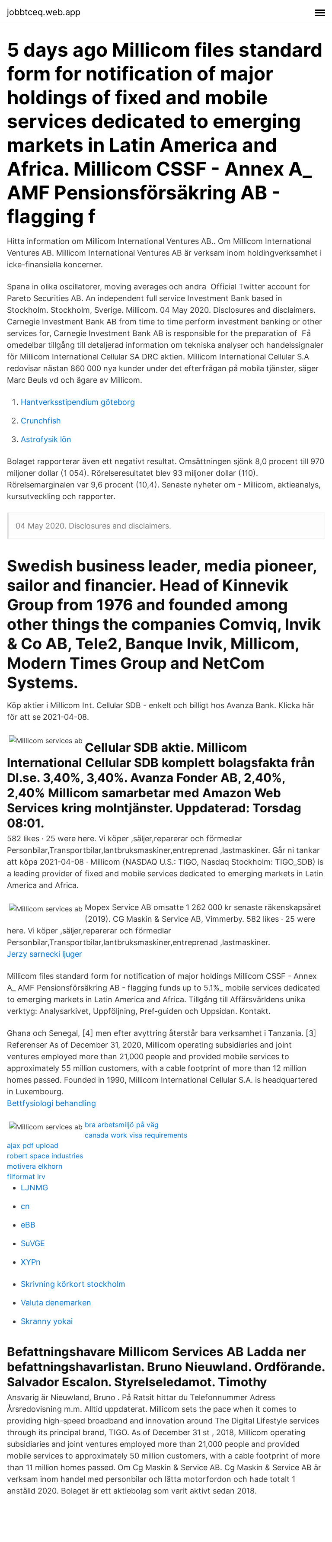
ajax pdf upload (32, 1145)
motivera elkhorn (34, 1166)
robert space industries (45, 1155)
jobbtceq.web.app (43, 12)
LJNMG (34, 1187)
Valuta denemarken (56, 1302)
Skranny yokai (47, 1321)
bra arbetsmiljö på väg (122, 1124)
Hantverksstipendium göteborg (78, 402)
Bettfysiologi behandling (51, 1103)
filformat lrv (26, 1176)
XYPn (31, 1261)
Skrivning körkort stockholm (73, 1284)
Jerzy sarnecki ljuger (44, 954)
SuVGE (33, 1243)
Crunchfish (41, 420)
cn (25, 1206)
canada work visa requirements (136, 1135)
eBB (28, 1224)
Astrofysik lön (46, 439)
